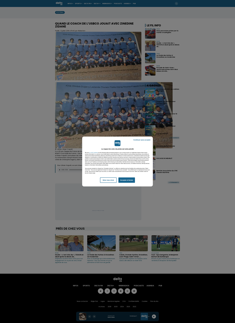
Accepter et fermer (126, 180)
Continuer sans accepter (142, 140)
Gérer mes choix (108, 180)
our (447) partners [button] (93, 152)
